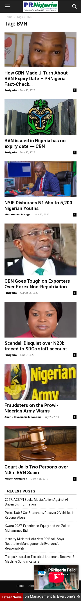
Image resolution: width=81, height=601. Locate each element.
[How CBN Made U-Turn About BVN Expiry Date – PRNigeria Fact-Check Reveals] (40, 49)
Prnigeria (10, 90)
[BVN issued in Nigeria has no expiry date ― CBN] (40, 117)
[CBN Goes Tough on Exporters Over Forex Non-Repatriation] (40, 249)
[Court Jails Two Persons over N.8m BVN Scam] (40, 443)
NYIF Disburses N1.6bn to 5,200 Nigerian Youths (38, 205)
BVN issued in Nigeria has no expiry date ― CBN (35, 143)
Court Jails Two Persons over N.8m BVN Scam (36, 469)
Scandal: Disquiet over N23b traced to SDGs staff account (35, 346)
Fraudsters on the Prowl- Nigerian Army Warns (31, 408)
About (32, 586)
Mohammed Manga (17, 214)
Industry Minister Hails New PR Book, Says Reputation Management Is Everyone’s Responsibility (34, 543)
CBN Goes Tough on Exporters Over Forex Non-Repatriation (37, 283)
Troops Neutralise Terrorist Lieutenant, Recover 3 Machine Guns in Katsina (39, 559)
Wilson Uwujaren (15, 478)
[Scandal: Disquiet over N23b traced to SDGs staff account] (40, 320)
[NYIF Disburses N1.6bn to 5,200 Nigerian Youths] (40, 179)
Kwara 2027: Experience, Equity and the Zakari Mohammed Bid (37, 528)
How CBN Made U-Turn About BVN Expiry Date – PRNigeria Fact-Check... (36, 78)
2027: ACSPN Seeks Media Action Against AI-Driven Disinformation (37, 502)
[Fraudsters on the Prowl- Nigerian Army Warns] (40, 382)
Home (8, 17)
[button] (7, 6)
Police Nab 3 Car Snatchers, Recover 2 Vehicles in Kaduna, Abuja (39, 515)
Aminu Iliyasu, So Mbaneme (22, 417)
